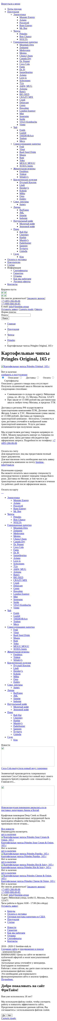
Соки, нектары (21, 201)
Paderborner (25, 243)
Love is (23, 77)
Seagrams (24, 116)
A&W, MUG (25, 86)
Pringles (23, 33)
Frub (21, 146)
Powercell (24, 22)
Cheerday (24, 234)
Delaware (24, 102)
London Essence (27, 111)
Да (3, 1015)
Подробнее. (7, 979)
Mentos (23, 53)
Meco (22, 141)
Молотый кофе (27, 223)
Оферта (38, 309)
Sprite (22, 119)
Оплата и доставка (17, 259)
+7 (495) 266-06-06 (10, 301)
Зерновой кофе (27, 226)
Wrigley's (23, 177)
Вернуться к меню (10, 3)
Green (22, 105)
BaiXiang (24, 210)
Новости (11, 927)
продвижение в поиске (32, 949)
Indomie (23, 218)
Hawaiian (24, 108)
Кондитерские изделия (25, 179)
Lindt (22, 185)
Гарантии (18, 273)
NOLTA (23, 39)
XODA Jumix (26, 166)
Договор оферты (22, 281)
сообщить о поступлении (14, 374)
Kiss (21, 256)
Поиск (5, 315)
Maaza (22, 155)
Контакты (12, 284)
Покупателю (13, 262)
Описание (13, 377)
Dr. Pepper (24, 61)
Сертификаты (20, 270)
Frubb (22, 130)
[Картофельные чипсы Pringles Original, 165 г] (25, 366)
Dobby (22, 199)
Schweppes (24, 80)
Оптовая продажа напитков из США (26, 916)
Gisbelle (23, 251)
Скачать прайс (26, 309)
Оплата (46, 377)
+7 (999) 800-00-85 (11, 304)
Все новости (7, 829)
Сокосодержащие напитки (27, 144)
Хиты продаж (14, 9)
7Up (21, 83)
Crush (22, 99)
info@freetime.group (19, 306)
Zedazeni (23, 47)
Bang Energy (25, 25)
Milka (22, 193)
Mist (21, 113)
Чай (15, 127)
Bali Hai (23, 232)
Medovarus (24, 50)
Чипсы (16, 31)
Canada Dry (25, 58)
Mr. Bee (23, 28)
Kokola (23, 190)
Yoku (22, 160)
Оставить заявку (9, 309)
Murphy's (24, 240)
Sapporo (23, 245)
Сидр (16, 254)
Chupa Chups (26, 55)
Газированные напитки (25, 42)
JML (21, 212)
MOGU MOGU (27, 163)
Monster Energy (27, 17)
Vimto (22, 124)
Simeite (23, 215)
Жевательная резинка (24, 168)
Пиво (16, 229)
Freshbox (23, 171)
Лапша (16, 207)
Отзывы (17, 276)
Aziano (22, 20)
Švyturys (23, 248)
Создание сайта (9, 949)
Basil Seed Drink (27, 152)
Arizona (23, 88)
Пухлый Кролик (27, 182)
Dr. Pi (22, 69)
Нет (9, 1015)
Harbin (22, 237)
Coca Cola (24, 64)
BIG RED (24, 94)
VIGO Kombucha (28, 122)
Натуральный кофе (23, 221)
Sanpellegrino (26, 72)
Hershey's (24, 188)
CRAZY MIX (26, 97)
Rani (21, 157)
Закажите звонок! (36, 298)
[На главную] (2, 292)
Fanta (22, 66)
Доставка (30, 377)
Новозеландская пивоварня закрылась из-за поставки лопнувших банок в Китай (23, 808)
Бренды (11, 911)
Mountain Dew (26, 44)
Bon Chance (25, 36)
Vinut (22, 149)
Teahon (23, 138)
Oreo (21, 196)
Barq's (22, 91)
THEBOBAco (26, 135)
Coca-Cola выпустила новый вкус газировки (24, 768)
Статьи (11, 265)
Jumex (22, 204)
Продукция (13, 11)
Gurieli (22, 133)
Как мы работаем (22, 278)
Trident (22, 174)
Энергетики (19, 14)
